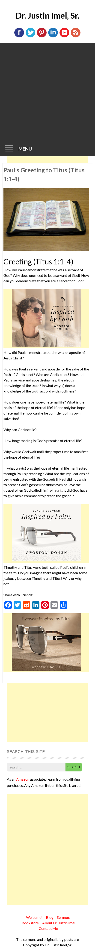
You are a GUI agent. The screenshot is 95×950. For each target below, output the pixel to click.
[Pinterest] (41, 36)
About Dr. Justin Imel (58, 923)
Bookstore (30, 923)
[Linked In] (53, 36)
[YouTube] (64, 36)
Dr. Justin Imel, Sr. (47, 15)
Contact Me (48, 928)
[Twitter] (30, 36)
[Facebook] (19, 36)
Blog (49, 917)
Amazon (22, 779)
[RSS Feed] (75, 36)
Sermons (64, 917)
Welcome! (34, 917)
